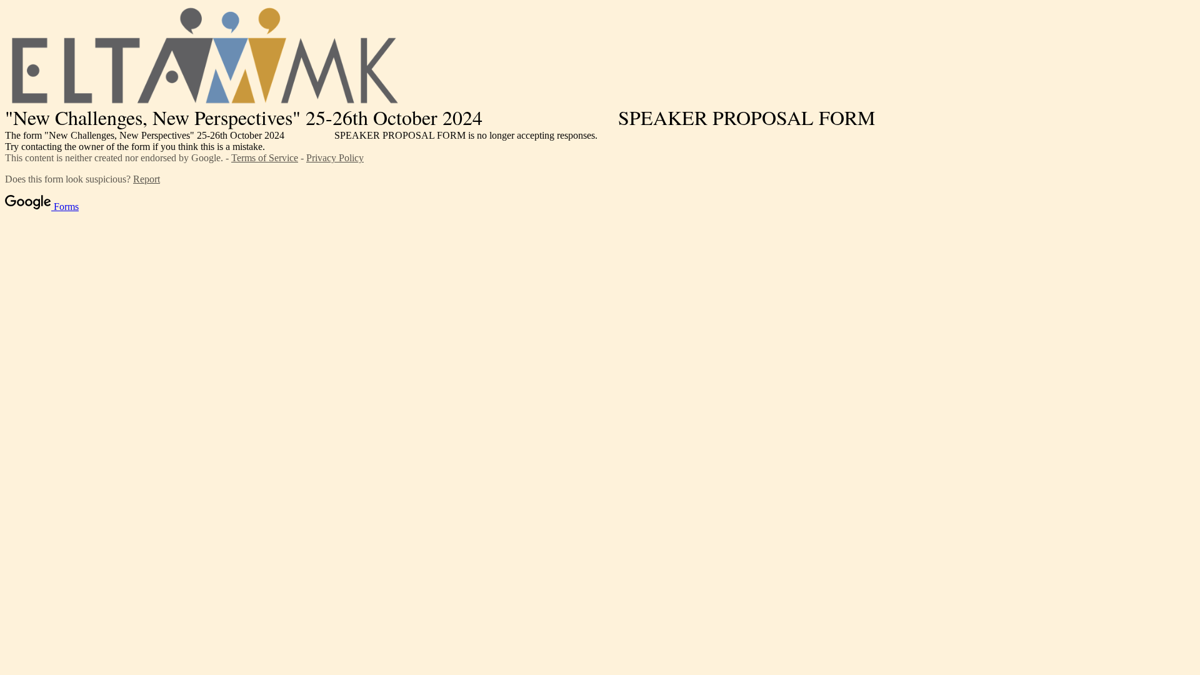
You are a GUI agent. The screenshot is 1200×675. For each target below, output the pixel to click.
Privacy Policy (335, 157)
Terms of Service (264, 157)
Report (146, 179)
